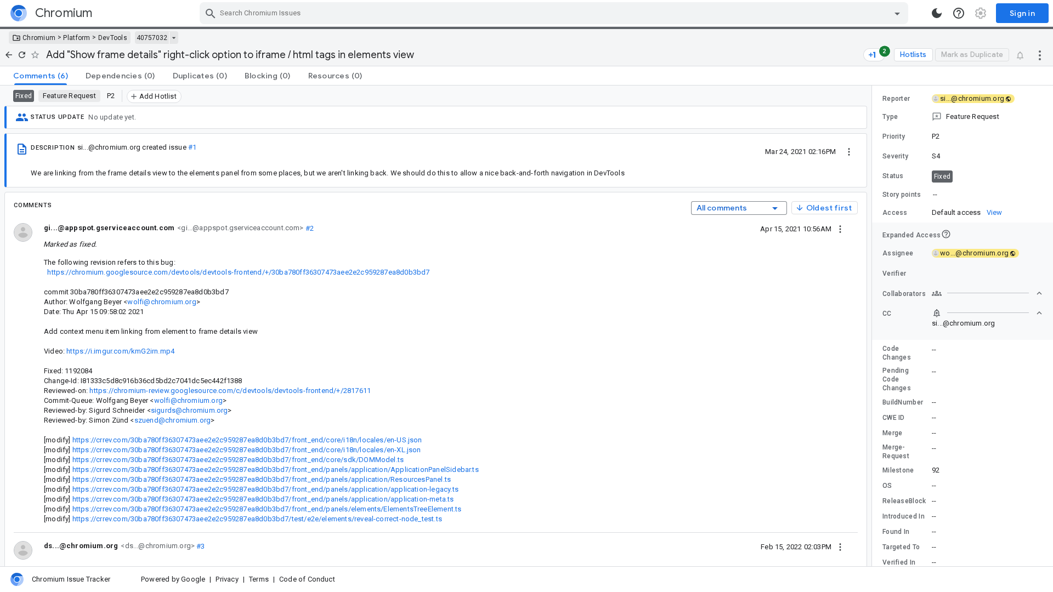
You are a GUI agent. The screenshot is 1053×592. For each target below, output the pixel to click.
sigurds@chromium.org (189, 410)
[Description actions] (849, 151)
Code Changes (896, 353)
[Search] (210, 13)
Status (893, 176)
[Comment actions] (840, 228)
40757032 (152, 38)
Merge (892, 433)
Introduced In (903, 516)
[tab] (40, 75)
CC (887, 313)
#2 (309, 228)
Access (895, 213)
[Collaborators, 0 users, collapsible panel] (987, 293)
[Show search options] (897, 13)
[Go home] (8, 54)
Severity (895, 156)
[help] (959, 13)
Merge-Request (895, 451)
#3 (200, 546)
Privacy (227, 579)
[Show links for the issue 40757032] (173, 38)
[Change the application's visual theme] (937, 13)
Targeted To (901, 547)
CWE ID (893, 418)
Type (890, 117)
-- (935, 194)
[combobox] (555, 13)
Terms (259, 579)
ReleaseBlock (904, 501)
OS (887, 485)
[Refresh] (22, 54)
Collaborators (904, 294)
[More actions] (1040, 55)
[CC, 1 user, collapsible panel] (987, 313)
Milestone (898, 470)
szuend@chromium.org (172, 420)
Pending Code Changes (896, 379)
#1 (192, 147)
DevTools (112, 38)
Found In (895, 532)
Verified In (898, 562)
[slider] (873, 326)
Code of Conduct (307, 579)
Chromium (38, 38)
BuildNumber (902, 402)
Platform (76, 38)
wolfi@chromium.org (161, 302)
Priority (893, 136)
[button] (962, 116)
